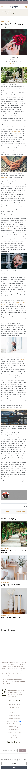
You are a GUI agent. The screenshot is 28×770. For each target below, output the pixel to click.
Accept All (14, 767)
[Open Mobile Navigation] (2, 6)
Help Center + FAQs (14, 704)
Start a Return (14, 712)
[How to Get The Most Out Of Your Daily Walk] (14, 534)
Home (3, 11)
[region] (14, 762)
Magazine (8, 11)
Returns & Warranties (14, 710)
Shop (22, 0)
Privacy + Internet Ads (14, 718)
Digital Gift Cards (14, 707)
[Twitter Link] (24, 506)
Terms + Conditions (14, 715)
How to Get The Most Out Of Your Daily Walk (13, 551)
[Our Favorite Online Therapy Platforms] (14, 567)
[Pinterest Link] (26, 506)
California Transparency (14, 724)
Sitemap (14, 735)
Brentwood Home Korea (14, 732)
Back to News (14, 649)
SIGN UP (22, 750)
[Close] (26, 756)
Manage (14, 763)
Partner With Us (14, 729)
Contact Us (14, 738)
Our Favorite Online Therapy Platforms (11, 585)
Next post (9, 511)
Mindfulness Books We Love (11, 617)
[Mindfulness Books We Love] (14, 601)
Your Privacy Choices (13, 721)
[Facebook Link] (22, 506)
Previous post (20, 511)
